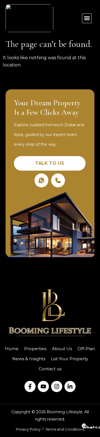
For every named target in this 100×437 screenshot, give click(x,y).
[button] (87, 18)
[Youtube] (43, 386)
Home (12, 348)
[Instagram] (56, 386)
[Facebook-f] (30, 386)
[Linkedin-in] (70, 386)
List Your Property (69, 358)
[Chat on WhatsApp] (89, 426)
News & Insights (28, 358)
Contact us (50, 368)
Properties (35, 348)
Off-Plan (86, 348)
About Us (62, 348)
